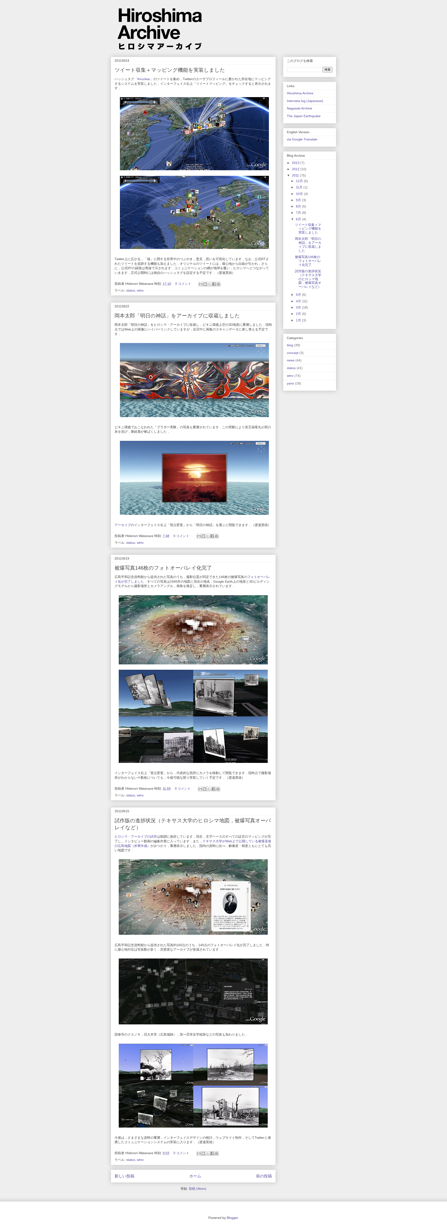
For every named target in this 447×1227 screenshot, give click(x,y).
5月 (299, 294)
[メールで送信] (200, 284)
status (130, 290)
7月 (299, 212)
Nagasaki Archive (299, 108)
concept (292, 353)
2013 (296, 163)
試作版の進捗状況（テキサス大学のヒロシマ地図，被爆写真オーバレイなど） (308, 279)
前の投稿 (264, 1176)
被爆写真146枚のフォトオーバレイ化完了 (163, 568)
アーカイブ (123, 525)
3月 (299, 307)
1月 (299, 320)
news (291, 360)
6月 (299, 219)
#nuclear (143, 79)
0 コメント (183, 284)
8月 (299, 206)
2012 (296, 169)
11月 (299, 187)
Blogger (232, 1218)
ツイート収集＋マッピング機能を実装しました (170, 70)
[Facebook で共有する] (214, 284)
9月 (299, 200)
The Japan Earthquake (304, 116)
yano (290, 383)
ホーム (195, 1176)
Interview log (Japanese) (305, 101)
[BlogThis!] (205, 284)
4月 (299, 301)
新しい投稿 (124, 1176)
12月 (300, 181)
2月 (299, 314)
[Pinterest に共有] (218, 284)
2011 (296, 175)
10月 (300, 194)
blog (290, 345)
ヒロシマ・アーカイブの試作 (136, 836)
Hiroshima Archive (300, 93)
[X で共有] (209, 284)
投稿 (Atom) (197, 1188)
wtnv (140, 290)
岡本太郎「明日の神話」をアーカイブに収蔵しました (177, 316)
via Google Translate (302, 139)
